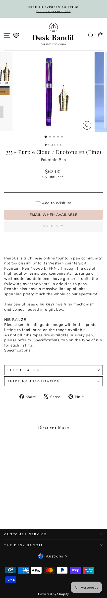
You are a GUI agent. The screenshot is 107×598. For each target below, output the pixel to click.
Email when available (53, 214)
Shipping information (33, 381)
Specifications (25, 370)
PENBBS (53, 145)
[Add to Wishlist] (36, 453)
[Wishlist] (16, 35)
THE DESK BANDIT (23, 545)
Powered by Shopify (53, 594)
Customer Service (25, 534)
